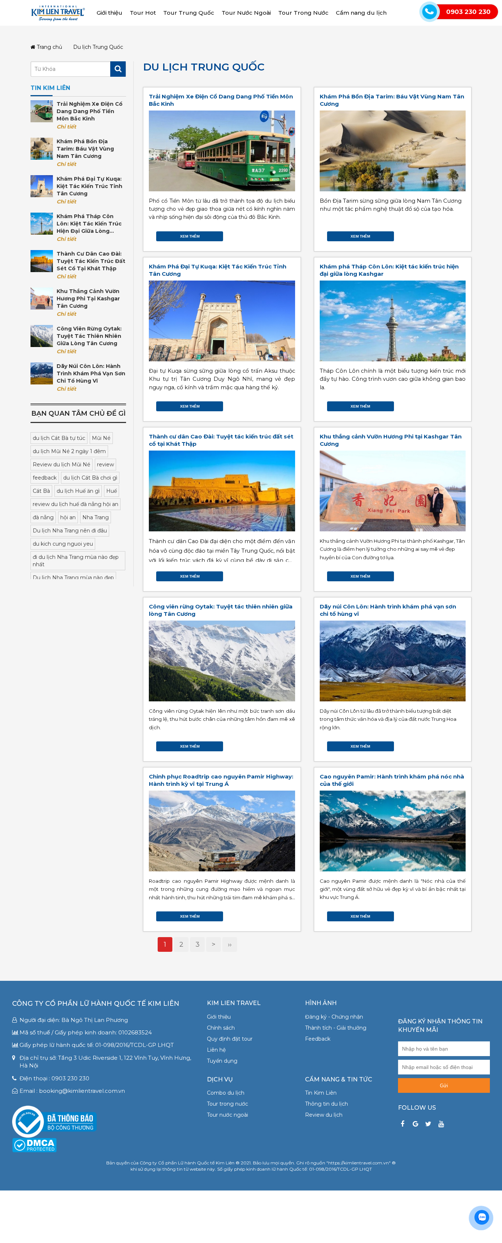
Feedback (317, 1039)
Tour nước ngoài (227, 1115)
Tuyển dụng (222, 1061)
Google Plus (284, 234)
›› (230, 944)
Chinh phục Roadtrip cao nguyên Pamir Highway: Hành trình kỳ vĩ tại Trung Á (221, 780)
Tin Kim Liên (321, 1093)
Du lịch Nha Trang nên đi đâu (70, 530)
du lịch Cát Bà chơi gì (90, 477)
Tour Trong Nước (303, 12)
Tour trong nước (227, 1104)
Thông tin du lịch (326, 1104)
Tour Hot (143, 12)
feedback (45, 477)
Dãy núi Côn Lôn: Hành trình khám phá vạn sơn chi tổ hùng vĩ (91, 373)
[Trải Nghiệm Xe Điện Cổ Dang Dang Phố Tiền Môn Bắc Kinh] (42, 111)
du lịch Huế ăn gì (78, 491)
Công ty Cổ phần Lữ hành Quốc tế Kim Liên (95, 1004)
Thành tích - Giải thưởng (335, 1028)
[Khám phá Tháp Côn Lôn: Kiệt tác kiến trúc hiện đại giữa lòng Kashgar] (42, 224)
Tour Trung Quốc (188, 12)
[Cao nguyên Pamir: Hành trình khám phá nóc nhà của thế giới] (393, 831)
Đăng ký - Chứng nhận (334, 1016)
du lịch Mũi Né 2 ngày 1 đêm (69, 451)
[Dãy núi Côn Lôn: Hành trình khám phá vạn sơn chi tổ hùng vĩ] (42, 373)
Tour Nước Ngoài (246, 12)
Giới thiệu (109, 12)
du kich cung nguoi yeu (63, 544)
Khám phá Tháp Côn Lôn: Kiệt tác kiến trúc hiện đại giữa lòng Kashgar (89, 224)
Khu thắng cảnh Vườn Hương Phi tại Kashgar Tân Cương (88, 298)
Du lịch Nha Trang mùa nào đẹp (73, 577)
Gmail (291, 234)
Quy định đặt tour (229, 1039)
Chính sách (221, 1028)
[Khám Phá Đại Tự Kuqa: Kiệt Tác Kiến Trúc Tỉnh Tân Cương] (42, 186)
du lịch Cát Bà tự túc (59, 438)
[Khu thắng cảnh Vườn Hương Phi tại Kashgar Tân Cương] (42, 299)
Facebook (269, 234)
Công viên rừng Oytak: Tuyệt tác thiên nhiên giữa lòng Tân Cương (89, 336)
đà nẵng (43, 517)
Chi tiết (66, 126)
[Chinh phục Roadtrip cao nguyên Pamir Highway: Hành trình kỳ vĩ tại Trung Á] (222, 831)
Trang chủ (48, 47)
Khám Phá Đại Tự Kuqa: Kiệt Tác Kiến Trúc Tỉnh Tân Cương (89, 186)
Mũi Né (101, 438)
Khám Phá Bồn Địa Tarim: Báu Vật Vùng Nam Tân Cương (85, 148)
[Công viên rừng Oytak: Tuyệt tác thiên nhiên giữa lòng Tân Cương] (42, 336)
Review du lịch (324, 1115)
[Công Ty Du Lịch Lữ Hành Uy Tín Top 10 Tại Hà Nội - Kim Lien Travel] (58, 12)
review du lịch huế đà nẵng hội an (75, 504)
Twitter (276, 234)
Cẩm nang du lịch (361, 12)
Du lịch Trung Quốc (204, 66)
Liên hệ (216, 1050)
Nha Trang (95, 517)
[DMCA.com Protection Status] (34, 1144)
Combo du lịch (225, 1093)
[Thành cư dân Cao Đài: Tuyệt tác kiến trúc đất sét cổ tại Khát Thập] (42, 261)
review (105, 464)
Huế (111, 491)
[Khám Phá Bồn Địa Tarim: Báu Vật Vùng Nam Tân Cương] (42, 149)
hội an (68, 517)
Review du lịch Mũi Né (61, 464)
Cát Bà (41, 491)
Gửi (444, 1085)
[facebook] (402, 1124)
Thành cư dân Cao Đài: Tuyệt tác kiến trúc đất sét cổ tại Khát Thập (91, 261)
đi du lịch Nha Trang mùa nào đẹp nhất (76, 561)
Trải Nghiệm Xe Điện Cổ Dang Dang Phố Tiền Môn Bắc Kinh (89, 111)
